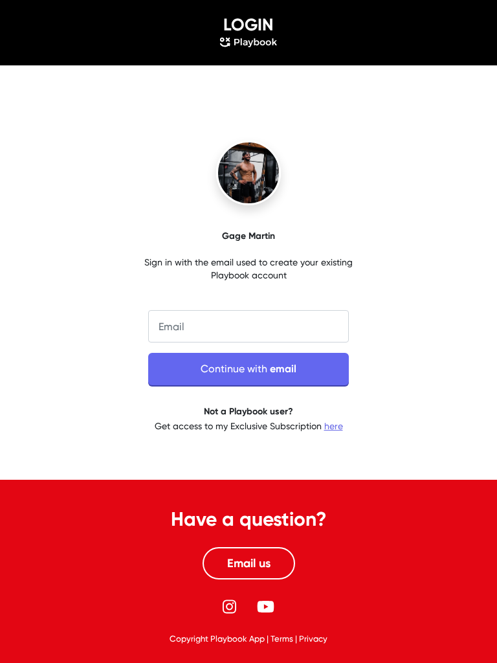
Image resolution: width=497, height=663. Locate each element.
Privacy (313, 639)
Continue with (248, 369)
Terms (282, 639)
